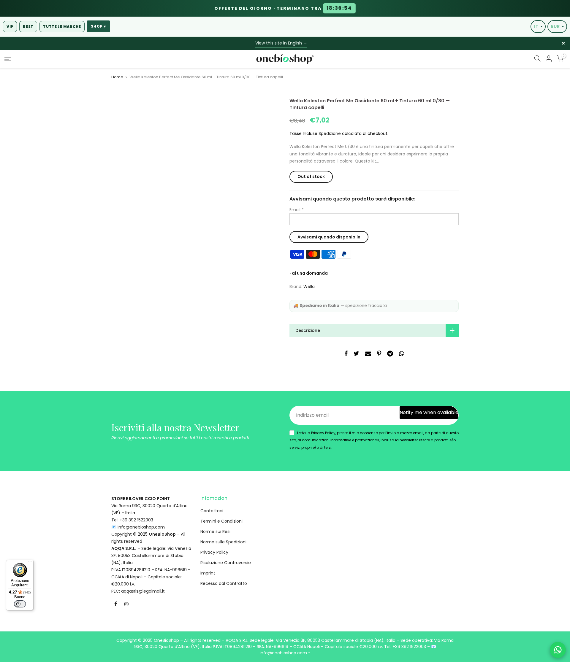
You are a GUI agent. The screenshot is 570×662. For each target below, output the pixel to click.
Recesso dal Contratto (223, 583)
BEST (28, 26)
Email (296, 210)
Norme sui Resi (215, 531)
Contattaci (211, 511)
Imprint (207, 573)
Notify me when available (429, 412)
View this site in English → (281, 43)
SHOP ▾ (98, 26)
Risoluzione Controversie (225, 563)
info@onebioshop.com (141, 527)
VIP (10, 26)
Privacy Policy (214, 552)
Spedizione (330, 133)
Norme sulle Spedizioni (223, 542)
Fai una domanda (308, 273)
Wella (309, 286)
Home (117, 77)
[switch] (20, 603)
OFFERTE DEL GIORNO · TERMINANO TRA (283, 8)
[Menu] (30, 563)
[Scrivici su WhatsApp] (558, 650)
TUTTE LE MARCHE (62, 26)
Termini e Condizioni (221, 521)
